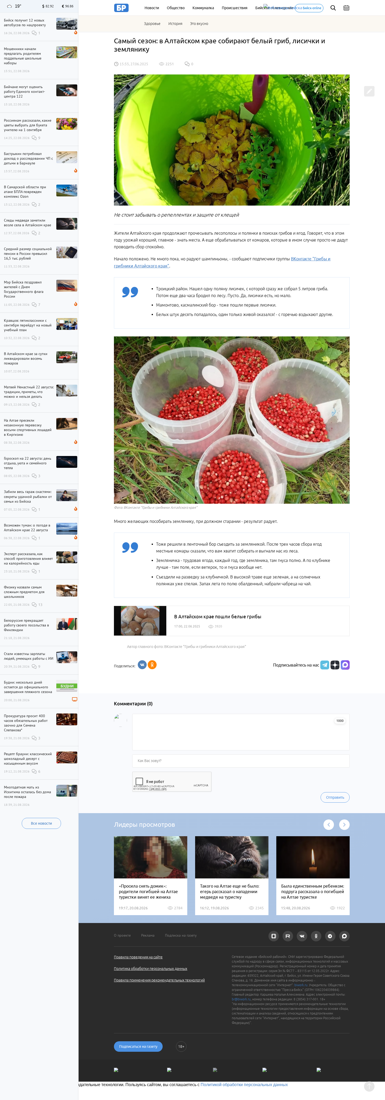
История (175, 24)
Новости (152, 8)
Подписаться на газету (138, 1046)
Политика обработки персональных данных (150, 969)
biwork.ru (300, 985)
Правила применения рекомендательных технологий (159, 980)
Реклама (148, 935)
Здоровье (152, 24)
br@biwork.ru (241, 999)
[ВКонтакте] (142, 664)
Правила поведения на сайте (138, 957)
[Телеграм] (324, 665)
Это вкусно (199, 24)
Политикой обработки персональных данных (244, 1084)
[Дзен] (334, 665)
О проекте (122, 935)
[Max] (345, 665)
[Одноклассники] (152, 664)
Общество (176, 8)
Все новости (41, 823)
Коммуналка (203, 8)
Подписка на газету (181, 935)
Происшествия (235, 8)
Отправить (335, 797)
